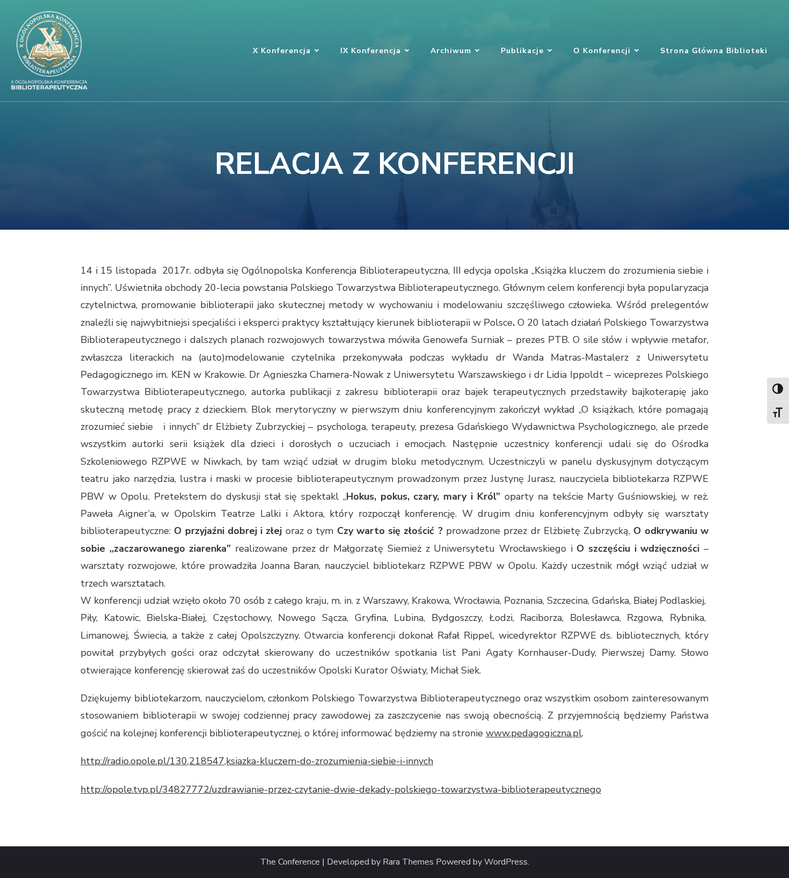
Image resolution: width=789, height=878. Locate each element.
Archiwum (450, 51)
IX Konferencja (370, 51)
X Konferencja (282, 51)
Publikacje (522, 51)
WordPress (506, 862)
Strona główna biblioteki (714, 51)
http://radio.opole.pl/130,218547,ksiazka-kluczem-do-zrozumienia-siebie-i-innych (257, 761)
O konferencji (602, 51)
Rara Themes (408, 862)
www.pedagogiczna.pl (534, 733)
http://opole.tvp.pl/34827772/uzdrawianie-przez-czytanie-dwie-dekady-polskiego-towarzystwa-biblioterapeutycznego (341, 789)
